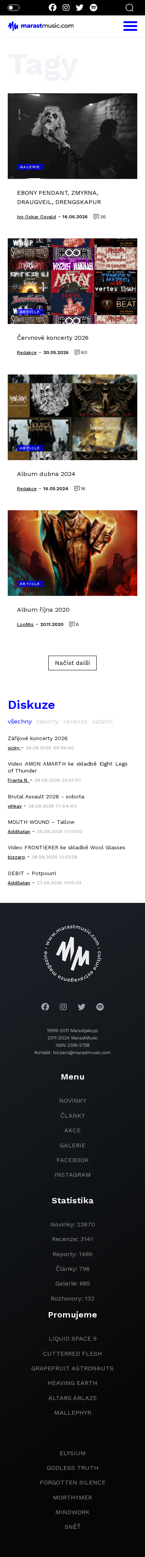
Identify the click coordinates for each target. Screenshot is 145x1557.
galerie (72, 1145)
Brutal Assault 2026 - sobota (46, 796)
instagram (73, 1174)
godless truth (73, 1467)
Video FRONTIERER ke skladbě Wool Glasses (66, 847)
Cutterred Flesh (72, 1353)
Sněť (73, 1526)
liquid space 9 (73, 1338)
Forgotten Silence (73, 1482)
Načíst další (72, 662)
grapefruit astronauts (72, 1368)
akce (72, 1130)
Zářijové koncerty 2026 (38, 738)
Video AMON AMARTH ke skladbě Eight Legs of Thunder (68, 767)
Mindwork (72, 1512)
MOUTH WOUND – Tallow (41, 822)
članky (72, 1115)
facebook (72, 1160)
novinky (72, 1100)
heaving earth (72, 1383)
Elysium (73, 1453)
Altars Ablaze (72, 1398)
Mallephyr (72, 1412)
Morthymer (72, 1497)
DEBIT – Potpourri (32, 873)
